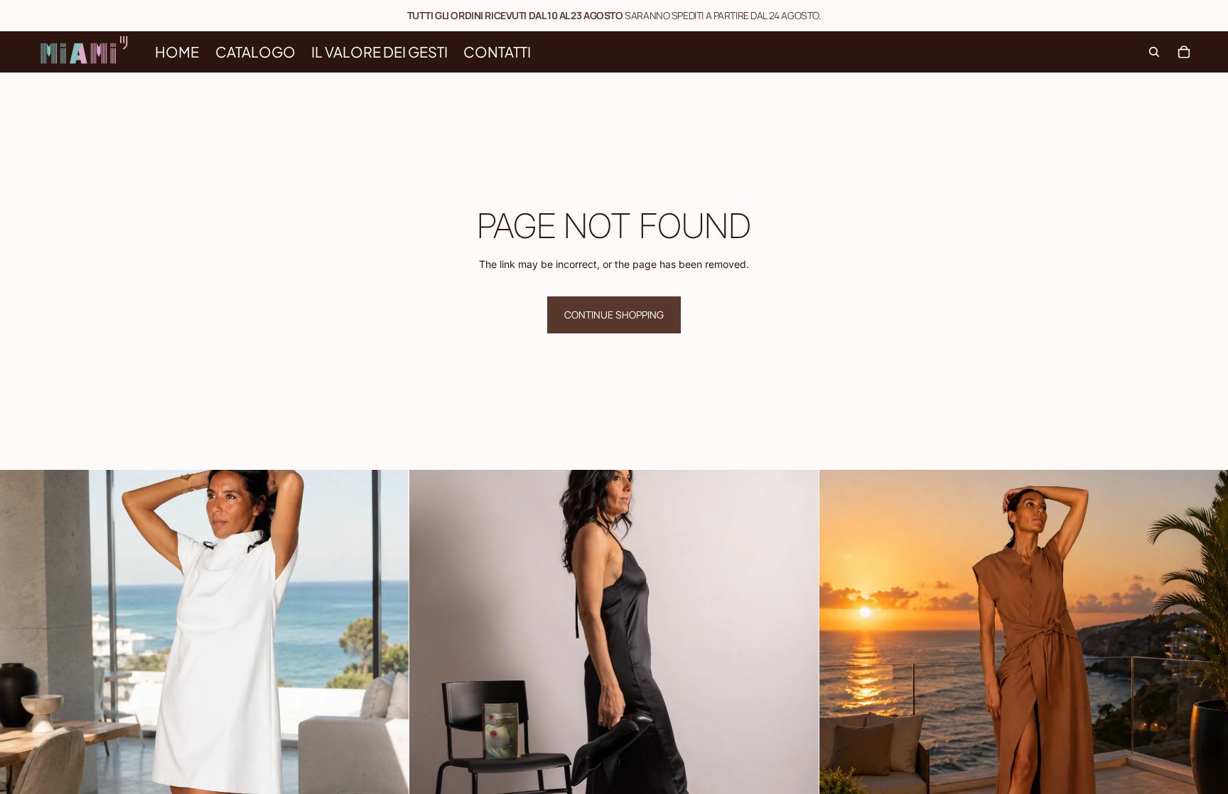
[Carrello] (1184, 52)
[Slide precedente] (21, 674)
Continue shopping (614, 314)
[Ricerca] (1154, 52)
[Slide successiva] (387, 674)
